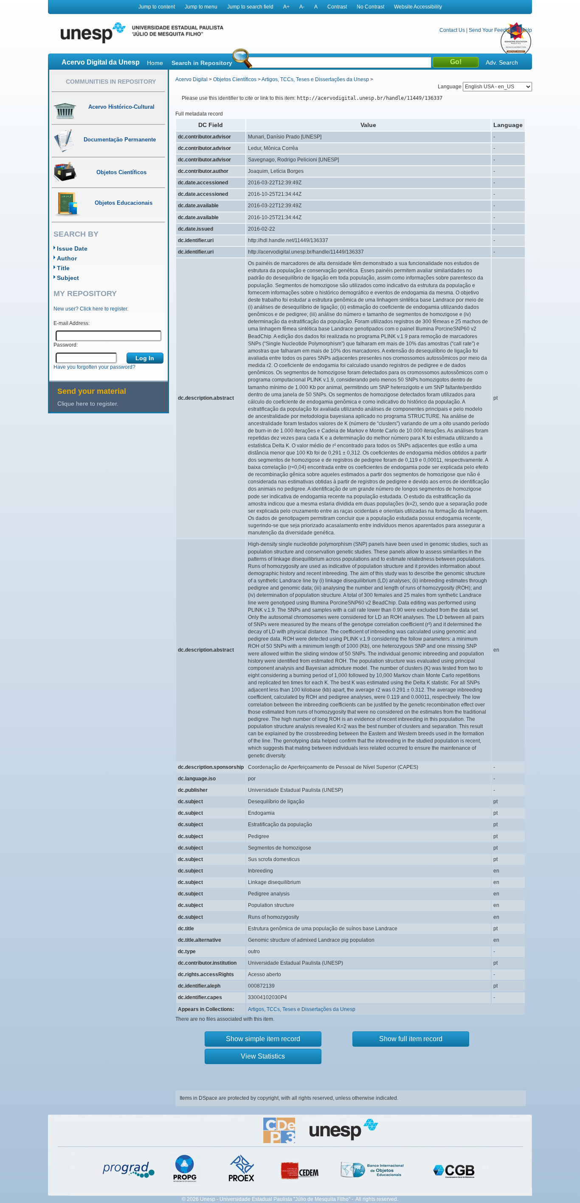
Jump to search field (250, 7)
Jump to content (156, 7)
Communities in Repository (111, 81)
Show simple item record (263, 1038)
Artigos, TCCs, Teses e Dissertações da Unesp (315, 79)
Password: (65, 345)
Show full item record (410, 1038)
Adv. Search (502, 62)
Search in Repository (202, 62)
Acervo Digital (191, 79)
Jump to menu (201, 7)
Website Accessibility (418, 7)
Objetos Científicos (234, 79)
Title (63, 268)
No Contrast (370, 7)
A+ (286, 7)
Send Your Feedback (493, 30)
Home (155, 62)
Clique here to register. (87, 403)
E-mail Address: (71, 323)
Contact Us (452, 30)
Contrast (337, 7)
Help (526, 30)
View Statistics (263, 1056)
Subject (68, 277)
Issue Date (72, 248)
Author (67, 258)
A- (301, 7)
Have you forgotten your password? (94, 367)
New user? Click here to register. (90, 309)
